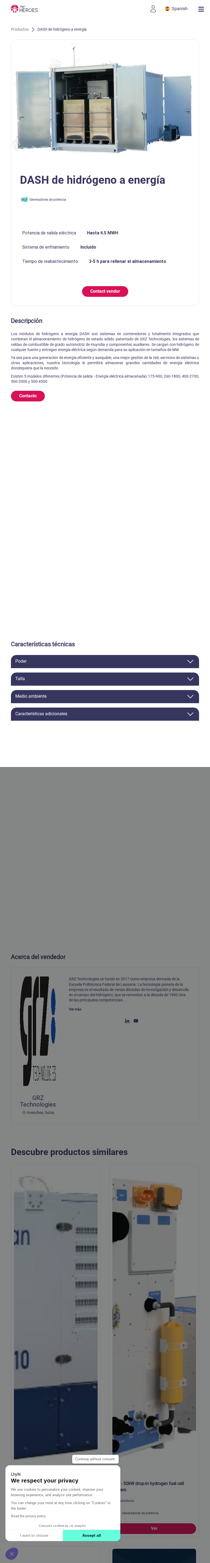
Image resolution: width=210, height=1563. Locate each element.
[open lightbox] (105, 102)
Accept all (91, 1535)
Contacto (28, 395)
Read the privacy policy (28, 1516)
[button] (11, 1553)
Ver (154, 1528)
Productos (20, 29)
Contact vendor (105, 291)
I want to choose (34, 1535)
